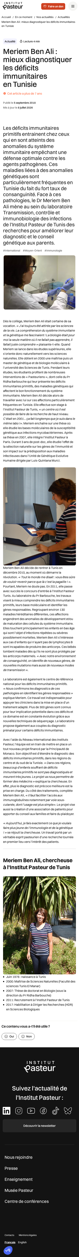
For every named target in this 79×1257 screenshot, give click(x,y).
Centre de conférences (27, 1201)
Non (29, 1036)
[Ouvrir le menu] (72, 6)
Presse (11, 1168)
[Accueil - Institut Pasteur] (13, 6)
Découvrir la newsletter (39, 1126)
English (22, 1242)
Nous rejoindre (19, 1157)
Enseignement (19, 1179)
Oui (11, 1036)
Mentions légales (28, 1235)
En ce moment (23, 17)
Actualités (64, 17)
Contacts (9, 1235)
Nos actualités (44, 17)
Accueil (6, 17)
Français (10, 1242)
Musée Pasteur (19, 1190)
